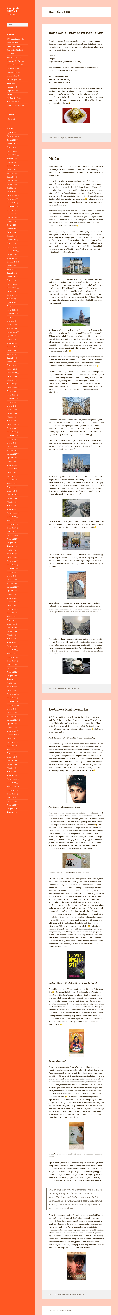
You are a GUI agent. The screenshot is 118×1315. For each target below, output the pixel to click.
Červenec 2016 (12, 513)
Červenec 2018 (12, 424)
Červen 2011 (11, 738)
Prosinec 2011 (12, 716)
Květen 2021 (11, 310)
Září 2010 (10, 772)
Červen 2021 (11, 306)
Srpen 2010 (11, 775)
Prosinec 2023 (12, 218)
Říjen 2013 (10, 635)
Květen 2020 (11, 354)
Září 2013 (10, 639)
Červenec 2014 (12, 602)
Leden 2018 (11, 447)
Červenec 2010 (12, 779)
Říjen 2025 (10, 158)
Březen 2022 (11, 277)
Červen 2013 (11, 650)
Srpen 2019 (11, 384)
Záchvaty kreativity (14, 105)
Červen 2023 (11, 232)
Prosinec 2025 (12, 155)
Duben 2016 (11, 524)
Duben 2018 (11, 436)
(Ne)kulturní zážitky (14, 39)
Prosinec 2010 (12, 761)
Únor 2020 (10, 365)
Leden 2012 (11, 713)
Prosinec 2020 (12, 328)
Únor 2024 (10, 214)
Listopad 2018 (12, 413)
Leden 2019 (11, 410)
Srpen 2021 (11, 303)
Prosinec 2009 (12, 805)
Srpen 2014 (11, 598)
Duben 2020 (11, 358)
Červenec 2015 (12, 557)
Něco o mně (11, 119)
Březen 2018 (11, 439)
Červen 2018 (11, 428)
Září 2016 (10, 506)
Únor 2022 (10, 280)
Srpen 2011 (11, 731)
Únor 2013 (10, 665)
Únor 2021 (10, 321)
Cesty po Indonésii (13, 46)
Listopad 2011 (12, 720)
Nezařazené (11, 87)
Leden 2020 (11, 369)
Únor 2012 (10, 709)
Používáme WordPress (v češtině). (60, 1310)
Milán (54, 158)
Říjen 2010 (10, 768)
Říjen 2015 (10, 546)
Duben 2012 (11, 702)
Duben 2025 (11, 177)
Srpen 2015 (11, 554)
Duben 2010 (11, 790)
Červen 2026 (11, 140)
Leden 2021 (11, 325)
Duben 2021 (11, 314)
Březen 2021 (11, 317)
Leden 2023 (11, 247)
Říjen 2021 (10, 295)
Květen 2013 (11, 654)
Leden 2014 (11, 624)
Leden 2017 (11, 491)
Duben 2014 (11, 613)
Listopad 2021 (12, 291)
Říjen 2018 (10, 417)
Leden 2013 (11, 668)
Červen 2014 (11, 605)
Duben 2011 (11, 746)
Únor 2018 (10, 443)
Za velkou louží (12, 102)
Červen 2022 (11, 266)
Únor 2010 (10, 798)
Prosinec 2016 (12, 495)
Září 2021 (10, 299)
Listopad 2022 (12, 255)
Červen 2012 (11, 694)
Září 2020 (10, 339)
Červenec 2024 (12, 195)
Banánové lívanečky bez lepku (76, 32)
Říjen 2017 (10, 458)
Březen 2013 (11, 661)
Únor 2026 (10, 147)
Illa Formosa (11, 69)
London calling (12, 76)
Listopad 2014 (12, 587)
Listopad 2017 (12, 454)
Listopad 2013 (12, 631)
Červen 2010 (11, 783)
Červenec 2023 (12, 229)
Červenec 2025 (12, 166)
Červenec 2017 (12, 469)
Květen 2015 (11, 565)
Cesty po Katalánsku (14, 50)
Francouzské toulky (14, 61)
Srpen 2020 (11, 343)
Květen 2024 (11, 203)
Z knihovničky (12, 98)
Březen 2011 (11, 750)
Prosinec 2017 (12, 450)
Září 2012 (10, 683)
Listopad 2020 (12, 332)
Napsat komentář (76, 138)
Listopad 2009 (12, 809)
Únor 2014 (10, 620)
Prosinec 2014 (12, 583)
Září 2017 (10, 461)
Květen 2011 (11, 742)
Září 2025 (10, 162)
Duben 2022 (11, 273)
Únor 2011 (10, 753)
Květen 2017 (11, 476)
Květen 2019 (11, 395)
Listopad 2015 (12, 543)
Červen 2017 (11, 472)
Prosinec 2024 (12, 181)
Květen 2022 (11, 269)
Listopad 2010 (12, 764)
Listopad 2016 (12, 498)
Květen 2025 (11, 173)
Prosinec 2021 (12, 288)
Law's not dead (12, 72)
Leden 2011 (11, 757)
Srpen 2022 (11, 258)
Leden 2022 (11, 284)
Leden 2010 (11, 801)
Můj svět (10, 83)
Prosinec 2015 (12, 539)
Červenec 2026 (12, 136)
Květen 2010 (11, 787)
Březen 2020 (11, 362)
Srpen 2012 (11, 687)
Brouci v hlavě (12, 43)
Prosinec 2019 (12, 373)
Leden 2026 (11, 151)
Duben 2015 (11, 569)
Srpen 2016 (11, 509)
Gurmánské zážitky (13, 65)
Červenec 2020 (12, 347)
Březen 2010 (11, 794)
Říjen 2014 (10, 591)
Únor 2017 (10, 487)
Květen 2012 (11, 698)
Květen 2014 (11, 609)
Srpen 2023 (11, 225)
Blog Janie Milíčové (13, 10)
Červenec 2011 (12, 735)
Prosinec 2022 (12, 251)
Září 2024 (10, 188)
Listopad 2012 (12, 676)
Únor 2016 (10, 532)
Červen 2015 (11, 561)
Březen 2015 (11, 572)
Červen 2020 (11, 351)
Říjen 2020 (10, 336)
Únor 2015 (10, 576)
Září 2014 (10, 594)
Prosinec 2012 (12, 672)
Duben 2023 (11, 236)
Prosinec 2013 (12, 628)
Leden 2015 (11, 580)
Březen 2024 (11, 210)
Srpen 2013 (11, 642)
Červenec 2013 (12, 646)
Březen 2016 (11, 528)
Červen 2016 (11, 517)
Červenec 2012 (12, 690)
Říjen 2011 (10, 724)
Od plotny (10, 91)
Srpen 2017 (11, 465)
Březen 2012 (11, 705)
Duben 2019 (11, 399)
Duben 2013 (11, 657)
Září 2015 (10, 550)
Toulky (9, 94)
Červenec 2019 (12, 388)
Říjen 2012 (10, 679)
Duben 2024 (11, 206)
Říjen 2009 (10, 812)
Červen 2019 (11, 391)
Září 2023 (10, 221)
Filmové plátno (12, 57)
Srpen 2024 (11, 192)
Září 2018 (10, 421)
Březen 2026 (11, 144)
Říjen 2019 (10, 380)
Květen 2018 (11, 432)
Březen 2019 (11, 402)
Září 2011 (10, 727)
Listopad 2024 (12, 184)
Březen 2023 (11, 240)
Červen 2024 (11, 199)
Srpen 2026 (11, 133)
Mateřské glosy (12, 80)
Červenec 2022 (12, 262)
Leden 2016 (11, 535)
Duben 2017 (11, 480)
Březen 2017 (11, 484)
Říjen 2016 (10, 502)
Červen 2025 (11, 170)
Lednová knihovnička (68, 709)
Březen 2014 (11, 617)
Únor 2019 (10, 406)
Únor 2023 (10, 243)
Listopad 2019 (12, 376)
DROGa (9, 54)
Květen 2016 (11, 521)
